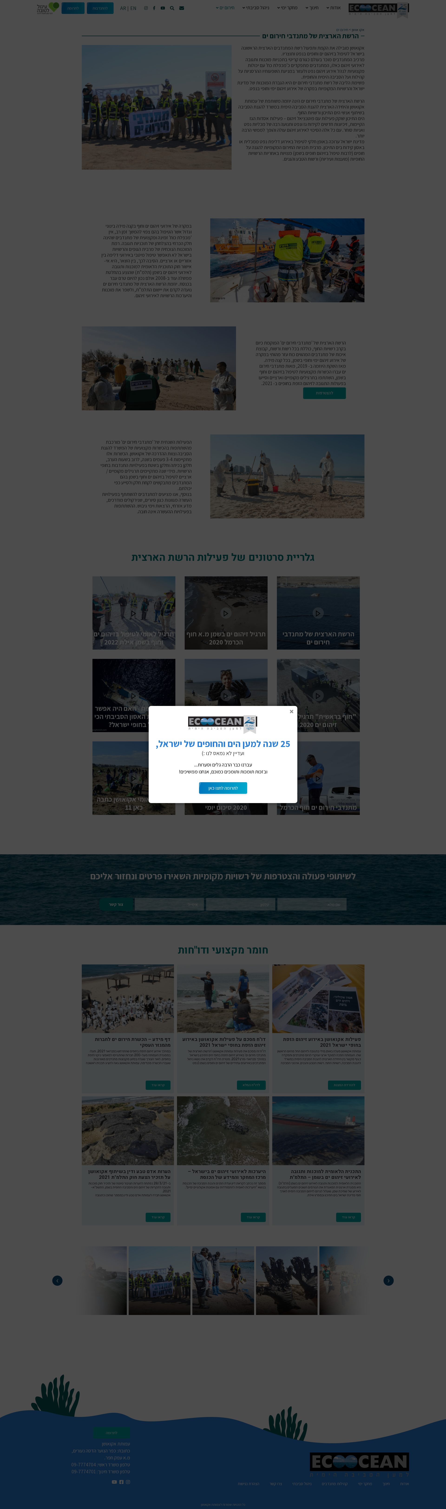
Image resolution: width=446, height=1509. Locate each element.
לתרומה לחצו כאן (223, 788)
